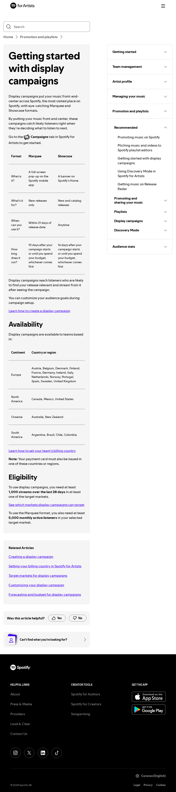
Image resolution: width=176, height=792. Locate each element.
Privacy (148, 785)
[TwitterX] (29, 753)
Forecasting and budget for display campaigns (45, 594)
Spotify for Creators (86, 704)
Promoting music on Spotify (139, 137)
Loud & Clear (20, 723)
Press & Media (21, 704)
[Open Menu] (163, 6)
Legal (137, 785)
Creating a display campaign (31, 556)
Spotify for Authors (85, 694)
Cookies (161, 785)
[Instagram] (15, 753)
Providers (17, 714)
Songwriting (80, 714)
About (15, 694)
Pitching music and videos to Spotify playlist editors (139, 147)
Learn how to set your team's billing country (42, 450)
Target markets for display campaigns (38, 575)
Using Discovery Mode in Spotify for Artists (137, 173)
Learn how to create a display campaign (39, 310)
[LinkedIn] (43, 753)
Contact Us (18, 733)
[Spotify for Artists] (22, 6)
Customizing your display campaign (36, 585)
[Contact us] (83, 639)
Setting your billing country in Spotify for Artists (45, 566)
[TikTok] (57, 753)
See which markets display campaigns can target (46, 504)
